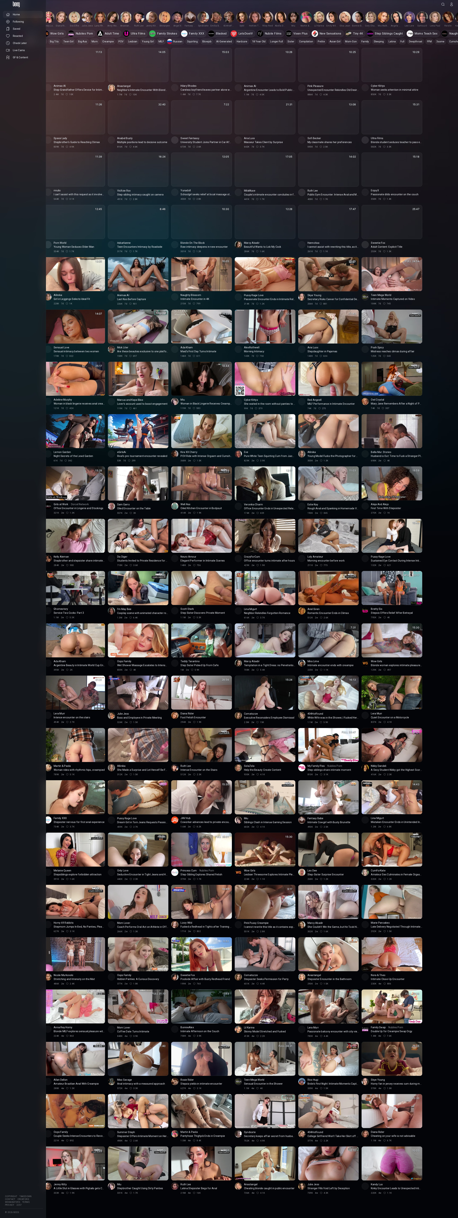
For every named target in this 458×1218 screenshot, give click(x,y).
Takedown (26, 1196)
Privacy (9, 1205)
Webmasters (12, 1202)
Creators (23, 1199)
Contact (10, 1199)
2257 (19, 1205)
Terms (26, 1202)
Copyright (11, 1196)
